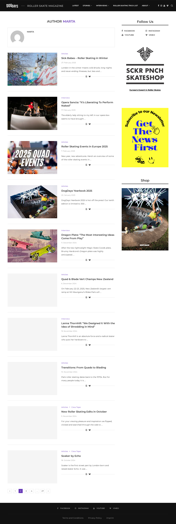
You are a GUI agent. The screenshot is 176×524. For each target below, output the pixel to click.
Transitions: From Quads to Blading (83, 367)
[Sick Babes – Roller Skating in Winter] (32, 69)
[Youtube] (164, 5)
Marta (30, 32)
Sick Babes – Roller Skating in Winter (84, 58)
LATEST (75, 6)
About (145, 6)
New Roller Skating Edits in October (84, 411)
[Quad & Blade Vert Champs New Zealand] (32, 290)
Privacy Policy (95, 518)
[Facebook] (158, 5)
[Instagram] (161, 5)
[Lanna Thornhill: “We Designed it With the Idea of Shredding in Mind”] (32, 334)
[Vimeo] (167, 5)
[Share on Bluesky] (90, 76)
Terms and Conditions (72, 518)
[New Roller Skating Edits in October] (32, 422)
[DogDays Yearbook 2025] (32, 201)
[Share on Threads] (86, 76)
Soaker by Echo (71, 455)
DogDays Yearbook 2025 (76, 190)
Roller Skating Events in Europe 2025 (84, 146)
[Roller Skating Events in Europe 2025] (32, 157)
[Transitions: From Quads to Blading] (32, 378)
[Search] (171, 5)
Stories (86, 6)
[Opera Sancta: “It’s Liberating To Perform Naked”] (32, 113)
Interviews (101, 6)
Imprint (110, 518)
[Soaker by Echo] (32, 466)
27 (43, 491)
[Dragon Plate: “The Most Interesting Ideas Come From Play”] (32, 245)
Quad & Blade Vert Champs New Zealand (87, 279)
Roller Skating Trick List (125, 6)
